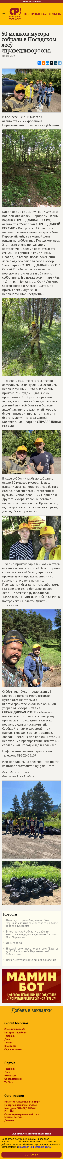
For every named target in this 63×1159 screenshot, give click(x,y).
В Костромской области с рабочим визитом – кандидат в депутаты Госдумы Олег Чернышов (30, 934)
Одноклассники (13, 1049)
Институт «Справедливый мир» (22, 1101)
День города (12, 943)
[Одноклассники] (43, 63)
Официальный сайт (14, 1029)
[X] (51, 63)
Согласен (31, 1154)
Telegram (9, 1036)
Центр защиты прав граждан (20, 1105)
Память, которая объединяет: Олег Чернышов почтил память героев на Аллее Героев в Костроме (30, 923)
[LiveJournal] (55, 63)
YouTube (8, 1082)
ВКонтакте (10, 1046)
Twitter (8, 1042)
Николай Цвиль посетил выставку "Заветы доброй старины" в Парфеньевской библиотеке (30, 951)
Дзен (7, 1039)
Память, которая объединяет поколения (29, 960)
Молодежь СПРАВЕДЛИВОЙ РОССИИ (20, 1109)
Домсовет (10, 1120)
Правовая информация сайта (34, 1147)
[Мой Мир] (47, 63)
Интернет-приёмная (15, 1032)
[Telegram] (60, 63)
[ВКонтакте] (39, 63)
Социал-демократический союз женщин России (21, 1115)
